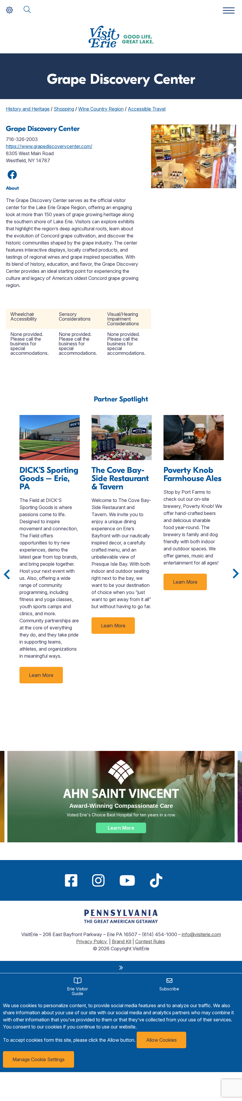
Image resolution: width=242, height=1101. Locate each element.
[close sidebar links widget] (121, 967)
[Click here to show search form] (27, 10)
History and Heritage (28, 109)
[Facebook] (71, 880)
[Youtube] (127, 880)
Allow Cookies (161, 1040)
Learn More (41, 675)
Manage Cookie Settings (38, 1059)
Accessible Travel (147, 109)
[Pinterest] (177, 880)
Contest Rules (150, 941)
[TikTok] (156, 880)
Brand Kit (121, 941)
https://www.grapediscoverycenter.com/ (49, 146)
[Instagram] (98, 880)
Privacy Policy (92, 941)
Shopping (64, 109)
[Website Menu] (228, 11)
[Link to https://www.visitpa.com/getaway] (121, 921)
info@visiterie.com (201, 934)
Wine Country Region (101, 109)
